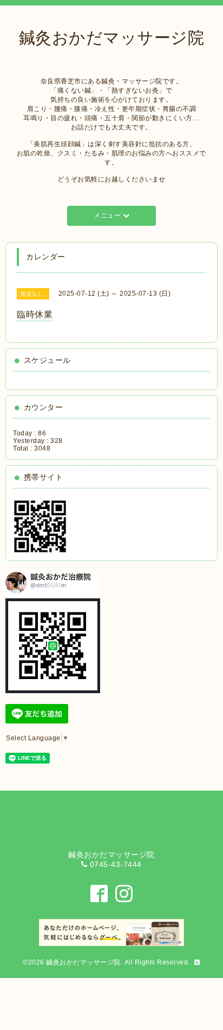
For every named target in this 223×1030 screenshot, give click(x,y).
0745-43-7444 (116, 864)
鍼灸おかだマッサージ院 (83, 962)
